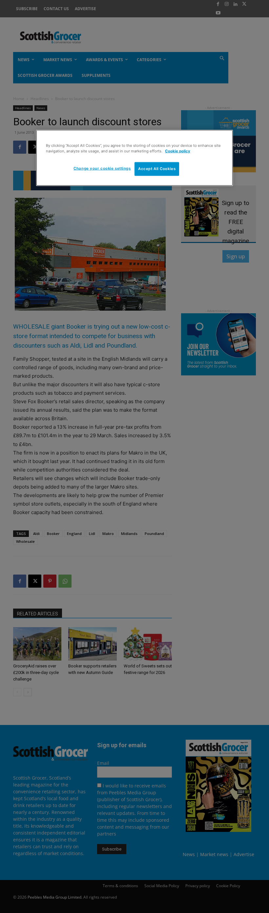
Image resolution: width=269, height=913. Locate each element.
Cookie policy (177, 150)
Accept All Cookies (157, 168)
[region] (134, 157)
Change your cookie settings (102, 168)
